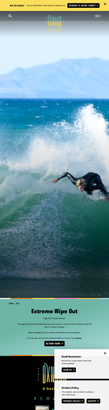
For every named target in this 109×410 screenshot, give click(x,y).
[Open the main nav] (97, 16)
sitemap (78, 338)
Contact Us (39, 332)
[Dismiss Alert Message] (105, 4)
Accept (92, 401)
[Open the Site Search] (10, 15)
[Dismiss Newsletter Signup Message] (105, 353)
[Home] (54, 23)
